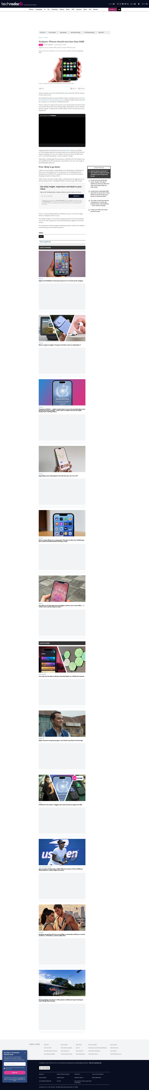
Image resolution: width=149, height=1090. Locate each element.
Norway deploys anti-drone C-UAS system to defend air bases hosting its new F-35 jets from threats (100, 173)
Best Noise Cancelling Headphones (98, 1047)
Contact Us (77, 1074)
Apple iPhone (67, 150)
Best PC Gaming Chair (66, 1054)
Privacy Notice (47, 201)
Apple (66, 93)
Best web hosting (75, 32)
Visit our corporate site (95, 1063)
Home (85, 9)
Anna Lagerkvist (49, 44)
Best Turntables (93, 1044)
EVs (90, 9)
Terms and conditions (98, 1074)
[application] (62, 130)
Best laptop (63, 32)
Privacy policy (42, 1077)
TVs (48, 9)
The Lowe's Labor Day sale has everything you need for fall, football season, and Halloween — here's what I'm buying (100, 203)
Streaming (55, 9)
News (40, 45)
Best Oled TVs (79, 1050)
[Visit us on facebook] (118, 4)
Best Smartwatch (80, 1054)
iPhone (46, 37)
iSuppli (51, 93)
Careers (59, 1081)
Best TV (78, 1047)
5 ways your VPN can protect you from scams (99, 210)
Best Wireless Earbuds (94, 1050)
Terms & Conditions (13, 1079)
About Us (41, 1074)
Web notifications (96, 1077)
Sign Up (14, 1072)
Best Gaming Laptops (66, 1047)
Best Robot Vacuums (115, 1054)
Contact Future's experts (63, 1074)
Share (42, 88)
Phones (31, 9)
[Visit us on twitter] (120, 4)
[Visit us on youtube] (123, 4)
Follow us (74, 88)
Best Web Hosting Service (50, 1050)
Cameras (78, 9)
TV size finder (52, 32)
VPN (73, 9)
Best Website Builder (49, 1054)
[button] (145, 4)
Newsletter (82, 88)
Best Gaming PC (65, 1050)
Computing (38, 9)
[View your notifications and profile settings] (138, 3)
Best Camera (113, 1044)
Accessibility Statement (45, 1081)
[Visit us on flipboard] (125, 4)
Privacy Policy (20, 1078)
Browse (95, 9)
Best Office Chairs (93, 1054)
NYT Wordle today (89, 32)
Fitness (62, 9)
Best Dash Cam (114, 1047)
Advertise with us (79, 1077)
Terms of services (60, 200)
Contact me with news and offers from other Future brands (15, 1068)
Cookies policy (60, 1077)
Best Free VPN (47, 1047)
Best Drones (113, 1050)
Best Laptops (64, 1044)
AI (44, 9)
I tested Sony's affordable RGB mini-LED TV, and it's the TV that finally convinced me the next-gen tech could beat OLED (100, 194)
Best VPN (101, 32)
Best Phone (79, 1044)
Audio (68, 9)
